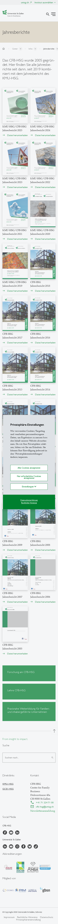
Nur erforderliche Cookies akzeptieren (29, 477)
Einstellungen (28, 486)
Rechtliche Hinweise (29, 503)
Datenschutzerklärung (29, 500)
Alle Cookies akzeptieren (29, 468)
